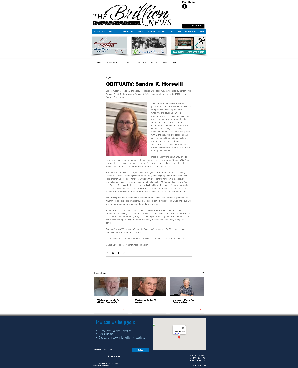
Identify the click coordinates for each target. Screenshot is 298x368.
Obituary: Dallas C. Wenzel (146, 301)
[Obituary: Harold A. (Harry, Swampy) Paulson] (111, 286)
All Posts (97, 63)
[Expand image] (126, 129)
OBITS (164, 63)
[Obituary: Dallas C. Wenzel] (149, 286)
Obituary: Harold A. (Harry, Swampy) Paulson (108, 301)
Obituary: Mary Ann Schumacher (184, 301)
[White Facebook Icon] (108, 356)
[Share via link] (124, 253)
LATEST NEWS (112, 63)
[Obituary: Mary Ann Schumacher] (187, 286)
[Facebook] (184, 6)
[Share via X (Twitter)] (113, 253)
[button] (201, 62)
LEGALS (153, 63)
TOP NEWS (127, 63)
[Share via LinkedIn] (118, 253)
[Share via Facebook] (107, 253)
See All (201, 273)
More (174, 63)
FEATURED (141, 63)
